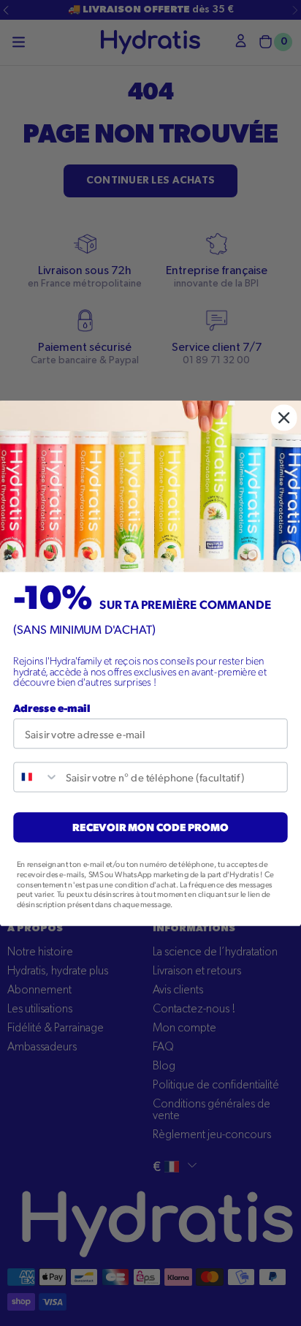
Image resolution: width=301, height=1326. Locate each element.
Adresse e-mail (51, 707)
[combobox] (36, 776)
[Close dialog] (284, 417)
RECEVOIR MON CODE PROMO (150, 826)
